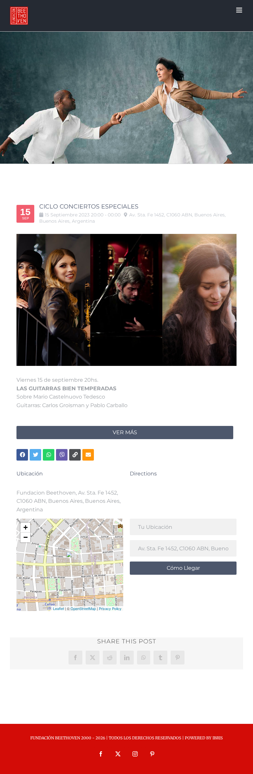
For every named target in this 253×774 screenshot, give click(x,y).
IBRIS (217, 737)
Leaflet (58, 608)
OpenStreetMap (83, 608)
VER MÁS (125, 432)
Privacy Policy (110, 608)
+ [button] (25, 527)
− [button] (25, 537)
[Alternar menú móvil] (239, 10)
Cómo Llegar (183, 568)
